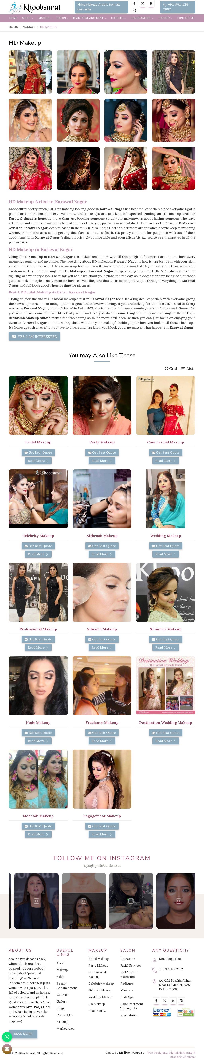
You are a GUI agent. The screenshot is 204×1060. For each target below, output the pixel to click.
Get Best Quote (40, 452)
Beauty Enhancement (88, 18)
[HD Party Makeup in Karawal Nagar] (173, 72)
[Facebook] (134, 3)
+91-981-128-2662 (176, 7)
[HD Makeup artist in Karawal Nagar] (78, 72)
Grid (173, 368)
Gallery (164, 18)
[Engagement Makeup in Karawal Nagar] (102, 779)
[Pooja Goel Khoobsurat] (31, 901)
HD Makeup (96, 1004)
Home (13, 18)
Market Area (65, 1028)
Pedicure (126, 983)
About (26, 18)
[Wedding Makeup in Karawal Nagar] (165, 498)
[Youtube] (151, 3)
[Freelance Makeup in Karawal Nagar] (102, 685)
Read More (36, 461)
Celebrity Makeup (101, 983)
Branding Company (182, 1057)
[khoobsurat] (38, 8)
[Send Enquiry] (7, 1049)
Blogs (60, 1008)
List (190, 368)
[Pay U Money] (185, 1012)
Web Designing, (157, 1052)
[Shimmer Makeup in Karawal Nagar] (165, 592)
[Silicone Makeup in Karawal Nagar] (102, 592)
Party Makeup (98, 965)
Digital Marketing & (182, 1052)
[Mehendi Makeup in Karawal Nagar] (38, 779)
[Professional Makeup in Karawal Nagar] (38, 592)
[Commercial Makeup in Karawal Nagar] (165, 405)
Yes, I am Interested (37, 336)
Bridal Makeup (98, 959)
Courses (117, 18)
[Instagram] (134, 10)
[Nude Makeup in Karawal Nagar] (38, 685)
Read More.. (97, 1011)
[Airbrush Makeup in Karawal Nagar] (102, 498)
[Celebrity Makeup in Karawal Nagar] (38, 498)
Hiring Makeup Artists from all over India (98, 7)
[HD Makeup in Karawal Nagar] (30, 72)
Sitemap (62, 1022)
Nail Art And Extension (128, 974)
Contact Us (186, 18)
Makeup (44, 18)
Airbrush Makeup (100, 990)
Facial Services (130, 965)
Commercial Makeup (97, 974)
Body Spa (126, 997)
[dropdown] (33, 18)
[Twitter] (142, 3)
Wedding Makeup (100, 997)
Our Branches (141, 18)
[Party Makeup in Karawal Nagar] (102, 405)
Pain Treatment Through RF (131, 1006)
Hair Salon (127, 959)
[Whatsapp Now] (7, 1037)
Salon (61, 18)
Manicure (127, 990)
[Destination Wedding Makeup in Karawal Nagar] (165, 685)
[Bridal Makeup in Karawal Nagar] (38, 405)
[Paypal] (161, 1012)
